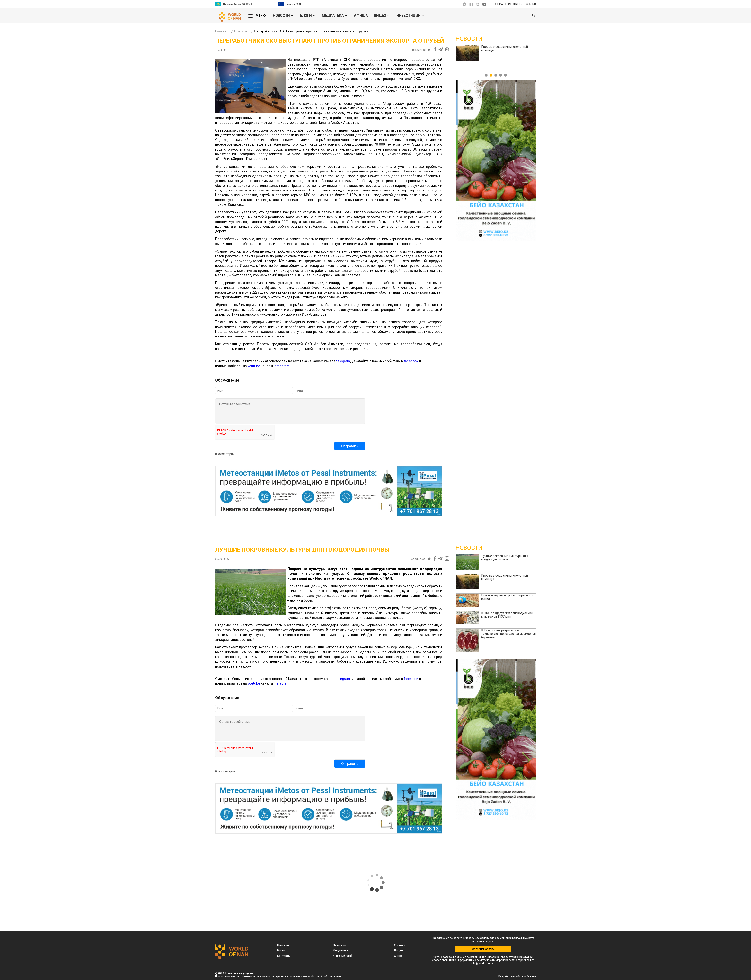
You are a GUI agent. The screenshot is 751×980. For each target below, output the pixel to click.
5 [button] (506, 75)
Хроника (399, 945)
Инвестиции (408, 16)
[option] (246, 4)
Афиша (361, 16)
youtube (254, 366)
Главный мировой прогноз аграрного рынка (507, 597)
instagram (281, 366)
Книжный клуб (342, 955)
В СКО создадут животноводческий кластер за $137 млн (507, 614)
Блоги (306, 16)
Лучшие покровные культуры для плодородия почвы (504, 557)
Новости (281, 16)
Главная (221, 31)
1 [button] (486, 75)
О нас (398, 955)
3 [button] (496, 75)
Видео (380, 16)
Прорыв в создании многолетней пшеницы (504, 577)
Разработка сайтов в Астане (517, 976)
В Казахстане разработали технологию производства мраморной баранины (508, 50)
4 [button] (501, 75)
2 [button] (491, 75)
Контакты (283, 955)
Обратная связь (508, 4)
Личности (339, 945)
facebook (411, 361)
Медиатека (333, 16)
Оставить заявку (483, 949)
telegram (343, 361)
